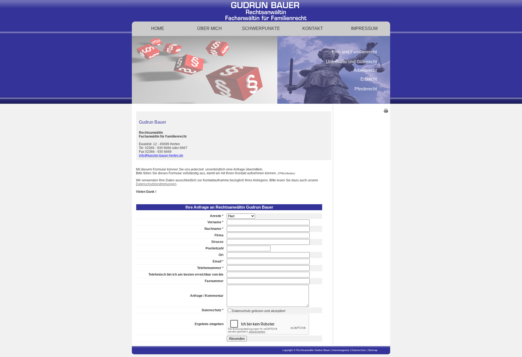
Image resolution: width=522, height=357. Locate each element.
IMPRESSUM (364, 28)
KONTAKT (312, 28)
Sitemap (372, 350)
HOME (157, 28)
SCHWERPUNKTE (261, 28)
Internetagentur (340, 350)
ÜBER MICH (209, 28)
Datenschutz (359, 350)
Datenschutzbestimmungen (156, 184)
